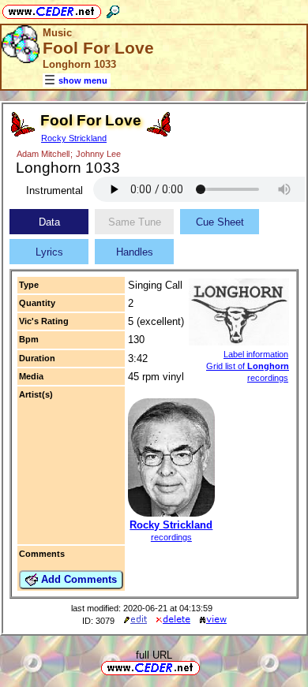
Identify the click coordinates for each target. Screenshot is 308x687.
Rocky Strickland (74, 138)
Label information (255, 354)
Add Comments (77, 579)
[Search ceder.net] (113, 9)
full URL (154, 655)
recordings (171, 537)
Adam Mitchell (43, 154)
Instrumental (54, 190)
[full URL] (206, 667)
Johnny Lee (98, 154)
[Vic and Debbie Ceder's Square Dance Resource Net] (51, 9)
